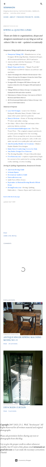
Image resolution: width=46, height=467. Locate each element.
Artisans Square (13, 172)
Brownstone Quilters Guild (17, 175)
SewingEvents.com (14, 187)
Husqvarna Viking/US (15, 54)
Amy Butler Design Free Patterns (20, 151)
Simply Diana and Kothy (16, 67)
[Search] (41, 3)
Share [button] (5, 233)
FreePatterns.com (14, 156)
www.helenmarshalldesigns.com (19, 128)
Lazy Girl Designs (14, 111)
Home (6, 17)
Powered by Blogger (24, 460)
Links (9, 235)
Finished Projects (24, 17)
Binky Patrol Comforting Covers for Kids (22, 149)
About (12, 17)
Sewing (14, 235)
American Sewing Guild (16, 170)
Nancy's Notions (13, 118)
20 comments (13, 343)
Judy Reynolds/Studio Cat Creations (21, 144)
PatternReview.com (14, 177)
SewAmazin (9, 7)
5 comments (12, 411)
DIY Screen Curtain (14, 407)
